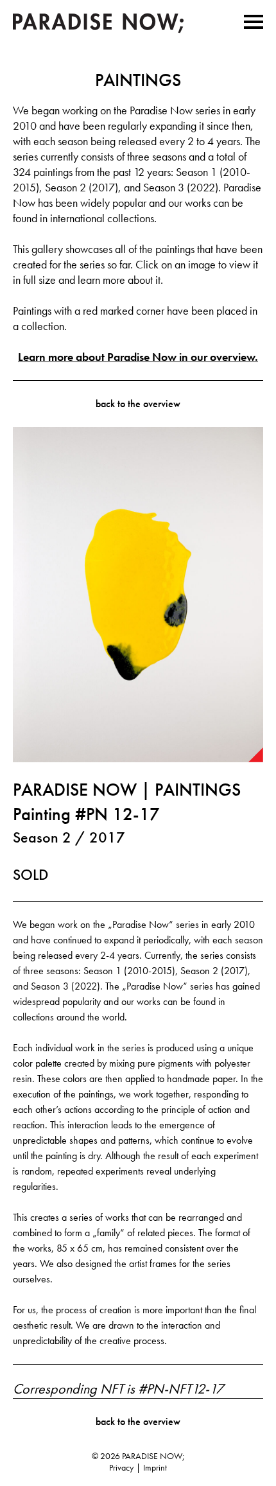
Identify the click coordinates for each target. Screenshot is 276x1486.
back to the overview (138, 403)
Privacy (121, 1467)
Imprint (155, 1467)
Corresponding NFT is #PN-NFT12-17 (118, 1389)
